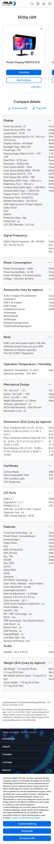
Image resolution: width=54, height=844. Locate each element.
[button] (32, 3)
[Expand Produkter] (51, 754)
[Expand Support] (51, 746)
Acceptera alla (27, 838)
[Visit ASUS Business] (11, 732)
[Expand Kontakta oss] (51, 738)
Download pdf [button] (19, 108)
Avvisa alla (27, 831)
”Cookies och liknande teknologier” (25, 818)
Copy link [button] (41, 108)
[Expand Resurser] (51, 770)
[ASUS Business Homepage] (9, 3)
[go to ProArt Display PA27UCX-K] (24, 45)
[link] (23, 80)
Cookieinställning (27, 823)
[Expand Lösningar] (51, 762)
